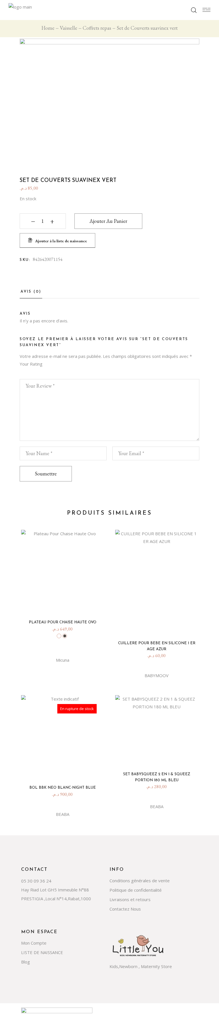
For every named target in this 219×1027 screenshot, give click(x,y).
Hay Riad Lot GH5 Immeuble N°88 (55, 890)
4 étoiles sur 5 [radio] (41, 371)
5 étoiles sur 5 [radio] (47, 371)
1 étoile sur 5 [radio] (23, 371)
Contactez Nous (125, 909)
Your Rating (31, 364)
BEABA (62, 814)
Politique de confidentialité (136, 890)
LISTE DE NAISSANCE (42, 952)
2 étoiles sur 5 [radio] (29, 371)
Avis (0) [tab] (31, 292)
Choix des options (64, 604)
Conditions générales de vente (140, 880)
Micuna (62, 660)
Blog (25, 962)
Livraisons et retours (130, 899)
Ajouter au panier (108, 221)
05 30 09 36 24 (36, 881)
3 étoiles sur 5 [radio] (35, 371)
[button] (57, 240)
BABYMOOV (157, 675)
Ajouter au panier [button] (159, 625)
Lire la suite (64, 770)
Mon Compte (33, 943)
